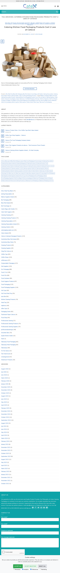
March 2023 (4, 468)
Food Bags (13, 100)
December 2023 (5, 447)
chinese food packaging (10, 99)
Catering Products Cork (42, 163)
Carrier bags (38, 161)
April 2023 (4, 465)
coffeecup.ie (4, 260)
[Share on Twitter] (38, 507)
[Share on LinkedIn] (47, 507)
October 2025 (5, 393)
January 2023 (5, 474)
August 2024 (5, 423)
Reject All (42, 566)
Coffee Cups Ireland (19, 173)
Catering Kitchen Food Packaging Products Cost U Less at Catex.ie (30, 28)
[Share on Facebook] (35, 507)
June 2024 (4, 429)
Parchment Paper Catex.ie (8, 314)
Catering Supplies (50, 97)
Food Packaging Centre (40, 175)
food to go (37, 100)
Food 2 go (22, 175)
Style (2, 339)
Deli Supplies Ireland (14, 175)
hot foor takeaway (52, 100)
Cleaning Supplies (6, 248)
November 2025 (5, 390)
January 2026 (5, 384)
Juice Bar (3, 296)
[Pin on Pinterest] (44, 507)
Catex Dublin (35, 171)
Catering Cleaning (6, 215)
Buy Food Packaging (29, 161)
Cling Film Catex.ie (6, 251)
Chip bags (4, 173)
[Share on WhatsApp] (33, 507)
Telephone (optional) (7, 530)
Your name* (4, 517)
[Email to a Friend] (41, 507)
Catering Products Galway (21, 166)
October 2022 (5, 483)
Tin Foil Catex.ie (5, 351)
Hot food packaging (27, 178)
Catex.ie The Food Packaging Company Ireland (17, 140)
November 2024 (5, 414)
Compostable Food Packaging (47, 173)
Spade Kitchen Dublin (7, 336)
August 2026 (5, 369)
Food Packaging (30, 175)
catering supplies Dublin (29, 168)
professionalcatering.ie (7, 329)
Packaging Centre (43, 178)
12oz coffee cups (5, 161)
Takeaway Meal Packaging (8, 345)
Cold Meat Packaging (30, 99)
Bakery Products (53, 95)
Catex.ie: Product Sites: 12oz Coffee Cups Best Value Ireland (21, 130)
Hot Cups (3, 290)
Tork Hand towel (5, 354)
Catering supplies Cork (16, 168)
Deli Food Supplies (44, 99)
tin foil (51, 180)
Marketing (44, 569)
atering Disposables (6, 194)
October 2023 (5, 453)
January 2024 (5, 444)
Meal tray (36, 178)
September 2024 (6, 420)
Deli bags (37, 99)
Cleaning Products (6, 245)
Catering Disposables (48, 94)
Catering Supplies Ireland (7, 171)
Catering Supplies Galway (42, 168)
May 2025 (4, 402)
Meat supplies (23, 102)
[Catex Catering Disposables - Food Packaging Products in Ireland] (30, 6)
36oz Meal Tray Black (10, 23)
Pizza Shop (4, 317)
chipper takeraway (20, 99)
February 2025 (5, 408)
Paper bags (36, 102)
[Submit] (57, 11)
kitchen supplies (15, 102)
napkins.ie (3, 305)
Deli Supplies (5, 175)
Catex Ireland (38, 34)
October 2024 (5, 417)
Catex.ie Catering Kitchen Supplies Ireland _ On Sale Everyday (22, 150)
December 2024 (5, 411)
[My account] (55, 6)
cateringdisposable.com (7, 230)
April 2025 (4, 405)
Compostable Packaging (7, 263)
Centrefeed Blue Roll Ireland (9, 239)
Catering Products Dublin (7, 166)
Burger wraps (20, 161)
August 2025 (5, 396)
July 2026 (4, 372)
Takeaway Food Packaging (32, 180)
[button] (4, 6)
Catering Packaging (21, 163)
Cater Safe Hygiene (6, 212)
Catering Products (31, 163)
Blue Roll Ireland (30, 23)
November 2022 (5, 480)
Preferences (35, 569)
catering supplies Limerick (21, 171)
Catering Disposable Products (8, 97)
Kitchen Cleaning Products (8, 299)
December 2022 (5, 477)
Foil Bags (8, 100)
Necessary (17, 569)
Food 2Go (4, 275)
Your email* (4, 524)
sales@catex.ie (30, 119)
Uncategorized (5, 357)
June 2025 (4, 399)
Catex (29, 171)
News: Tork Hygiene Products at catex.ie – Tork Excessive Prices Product (25, 145)
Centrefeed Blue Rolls (7, 242)
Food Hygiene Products (7, 281)
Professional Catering (7, 320)
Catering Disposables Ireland (21, 24)
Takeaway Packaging (44, 180)
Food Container (5, 278)
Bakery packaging (45, 95)
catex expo (42, 171)
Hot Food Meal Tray (6, 293)
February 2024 (5, 441)
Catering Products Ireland (34, 166)
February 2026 (5, 381)
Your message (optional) (7, 537)
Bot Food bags (5, 206)
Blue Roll (13, 161)
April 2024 (4, 435)
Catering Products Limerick (47, 166)
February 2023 (5, 471)
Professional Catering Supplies (9, 326)
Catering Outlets (34, 24)
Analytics (26, 569)
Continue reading (30, 88)
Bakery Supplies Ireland (7, 197)
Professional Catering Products (17, 180)
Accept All (17, 566)
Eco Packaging (5, 269)
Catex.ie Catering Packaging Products (41, 24)
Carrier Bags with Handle (42, 23)
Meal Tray (3, 302)
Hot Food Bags (44, 100)
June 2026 (4, 375)
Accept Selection (30, 566)
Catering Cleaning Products (8, 218)
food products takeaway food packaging (25, 100)
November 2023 (5, 450)
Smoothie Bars (5, 333)
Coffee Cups (11, 173)
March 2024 (4, 438)
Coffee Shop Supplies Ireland (32, 173)
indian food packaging (6, 102)
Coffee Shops (5, 257)
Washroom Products (6, 360)
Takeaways (4, 348)
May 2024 (4, 432)
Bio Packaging (21, 23)
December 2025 (5, 387)
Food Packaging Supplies (7, 178)
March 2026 (4, 378)
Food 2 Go (4, 272)
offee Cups (4, 308)
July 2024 (4, 426)
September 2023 (6, 456)
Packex (50, 178)
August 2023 (5, 459)
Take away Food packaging (45, 102)
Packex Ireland (29, 102)
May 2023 (4, 462)
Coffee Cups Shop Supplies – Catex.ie (15, 135)
